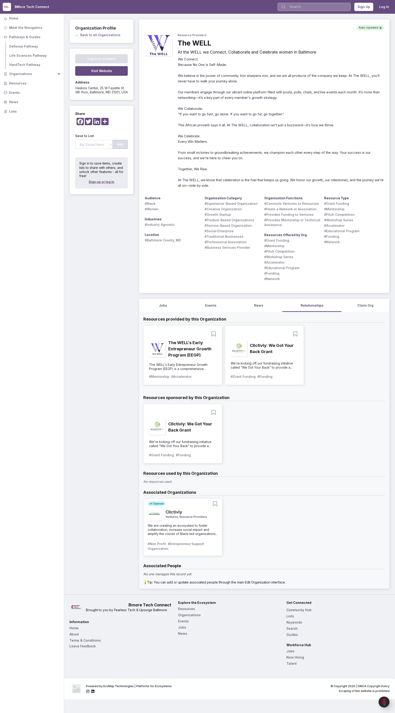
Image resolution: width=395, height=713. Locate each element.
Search (292, 628)
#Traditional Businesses (224, 236)
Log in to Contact (101, 59)
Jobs (182, 627)
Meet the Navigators (22, 28)
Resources (15, 83)
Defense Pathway (23, 46)
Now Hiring (295, 657)
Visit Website (101, 71)
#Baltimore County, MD (163, 240)
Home (10, 18)
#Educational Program (281, 268)
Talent (291, 663)
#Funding (271, 273)
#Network (272, 279)
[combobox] (314, 7)
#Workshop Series (278, 257)
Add (120, 144)
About (74, 634)
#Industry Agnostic (160, 225)
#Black (150, 203)
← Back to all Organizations (97, 35)
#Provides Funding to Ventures (289, 214)
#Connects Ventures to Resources (291, 203)
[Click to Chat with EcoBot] (384, 702)
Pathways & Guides (21, 37)
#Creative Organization (223, 209)
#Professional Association (226, 242)
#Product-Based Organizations (229, 220)
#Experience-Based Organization (231, 203)
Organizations (17, 74)
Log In (384, 7)
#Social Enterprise (219, 231)
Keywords (294, 622)
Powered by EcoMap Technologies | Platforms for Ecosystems (129, 686)
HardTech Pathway (24, 65)
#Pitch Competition (279, 251)
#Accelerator (274, 262)
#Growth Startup (218, 214)
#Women (152, 209)
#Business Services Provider (227, 247)
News (10, 102)
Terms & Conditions (85, 640)
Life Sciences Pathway (28, 55)
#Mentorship (274, 246)
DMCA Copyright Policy (374, 686)
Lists (10, 111)
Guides (292, 635)
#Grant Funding (276, 240)
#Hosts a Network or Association (290, 209)
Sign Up (364, 7)
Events (11, 93)
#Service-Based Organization (228, 225)
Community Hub (299, 610)
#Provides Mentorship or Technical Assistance (292, 222)
